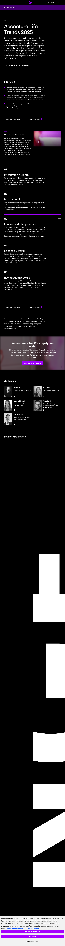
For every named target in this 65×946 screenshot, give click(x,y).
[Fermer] (62, 918)
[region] (32, 931)
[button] (32, 363)
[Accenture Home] (31, 3)
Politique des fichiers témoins (15, 928)
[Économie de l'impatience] (59, 218)
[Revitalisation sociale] (59, 272)
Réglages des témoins (32, 941)
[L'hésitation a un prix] (59, 169)
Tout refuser (32, 936)
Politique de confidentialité (32, 928)
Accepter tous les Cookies (32, 931)
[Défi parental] (59, 194)
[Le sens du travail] (59, 245)
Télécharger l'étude (10, 7)
